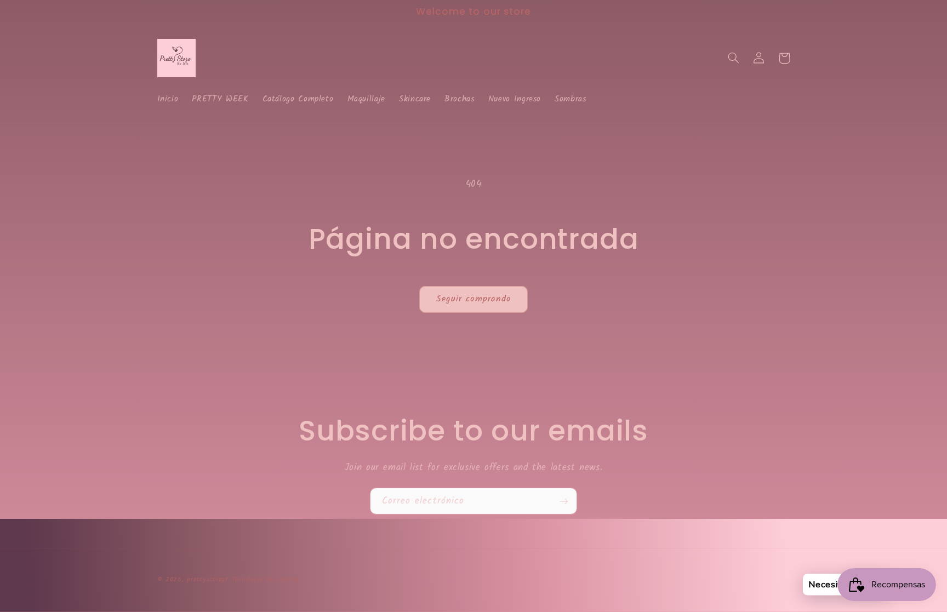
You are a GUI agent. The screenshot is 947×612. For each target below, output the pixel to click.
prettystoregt (208, 580)
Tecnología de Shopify (265, 580)
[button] (733, 58)
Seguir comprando (473, 299)
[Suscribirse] (564, 501)
